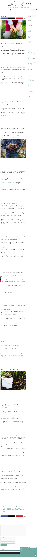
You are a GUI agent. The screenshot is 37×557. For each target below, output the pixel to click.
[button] (10, 9)
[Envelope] (30, 9)
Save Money (29, 84)
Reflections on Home (30, 80)
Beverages (29, 27)
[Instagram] (26, 9)
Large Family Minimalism (31, 62)
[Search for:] (32, 16)
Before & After (30, 26)
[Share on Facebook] (0, 278)
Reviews (29, 81)
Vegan (28, 95)
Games (28, 47)
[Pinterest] (27, 9)
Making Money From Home (31, 65)
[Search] (36, 9)
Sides (28, 85)
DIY (28, 38)
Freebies (29, 42)
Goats (28, 51)
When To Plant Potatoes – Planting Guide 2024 (12, 508)
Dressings (29, 41)
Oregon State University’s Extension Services (8, 182)
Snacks (28, 86)
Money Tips (29, 69)
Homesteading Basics (30, 58)
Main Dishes (29, 64)
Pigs (28, 74)
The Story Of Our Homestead (31, 89)
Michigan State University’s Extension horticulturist (11, 187)
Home (21, 548)
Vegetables (29, 96)
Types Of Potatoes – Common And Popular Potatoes (13, 506)
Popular (29, 75)
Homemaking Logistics (31, 53)
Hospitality (29, 59)
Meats (28, 68)
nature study (29, 70)
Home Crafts (29, 52)
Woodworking (29, 97)
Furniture (29, 46)
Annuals (29, 24)
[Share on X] (0, 279)
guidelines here (3, 223)
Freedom (29, 43)
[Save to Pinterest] (0, 281)
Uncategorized (30, 92)
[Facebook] (24, 9)
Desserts (29, 37)
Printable (29, 76)
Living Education (22, 550)
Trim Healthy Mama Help (31, 91)
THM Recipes (22, 551)
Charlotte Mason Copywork (31, 31)
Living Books (29, 63)
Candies (29, 30)
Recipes (29, 79)
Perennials (29, 73)
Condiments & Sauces (30, 33)
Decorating (29, 36)
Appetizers (29, 25)
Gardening (29, 48)
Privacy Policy (32, 551)
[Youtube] (28, 9)
